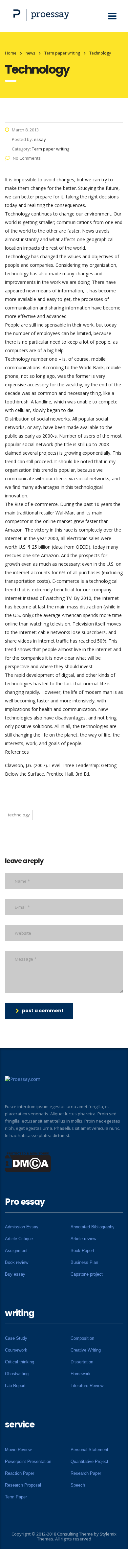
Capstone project (87, 1274)
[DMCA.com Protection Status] (28, 1162)
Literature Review (87, 1385)
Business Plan (84, 1262)
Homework (81, 1373)
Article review (83, 1238)
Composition (82, 1338)
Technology (19, 815)
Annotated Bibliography (93, 1226)
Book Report (82, 1250)
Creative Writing (86, 1350)
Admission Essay (21, 1226)
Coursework (16, 1350)
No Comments (27, 158)
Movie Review (18, 1449)
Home (10, 53)
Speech (78, 1485)
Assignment (16, 1250)
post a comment (43, 1010)
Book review (16, 1262)
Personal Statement (89, 1449)
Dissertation (82, 1361)
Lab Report (15, 1385)
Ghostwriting (17, 1373)
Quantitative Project (89, 1461)
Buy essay (15, 1274)
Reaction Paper (19, 1473)
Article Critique (19, 1238)
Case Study (16, 1338)
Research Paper (86, 1473)
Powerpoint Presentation (28, 1461)
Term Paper (16, 1496)
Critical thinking (19, 1361)
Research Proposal (23, 1485)
